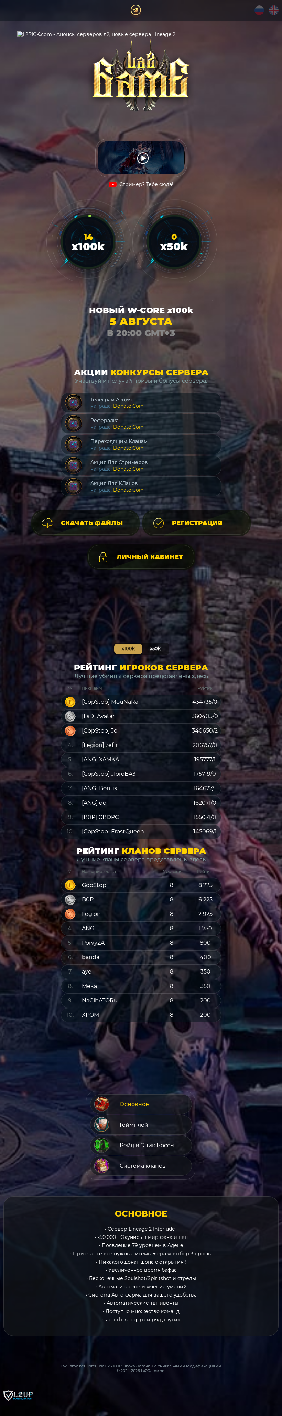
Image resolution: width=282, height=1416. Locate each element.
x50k (155, 648)
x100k (128, 648)
